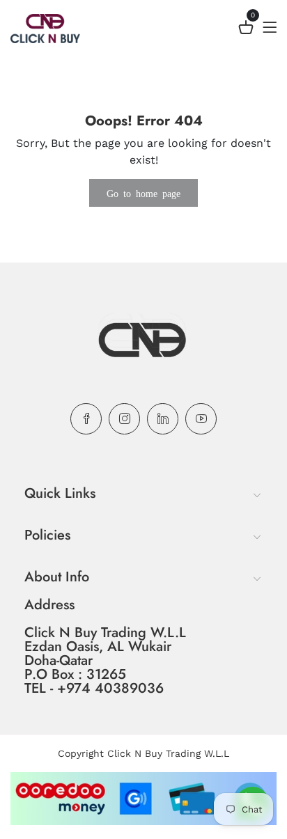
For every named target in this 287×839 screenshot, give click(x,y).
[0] (246, 29)
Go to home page (143, 193)
